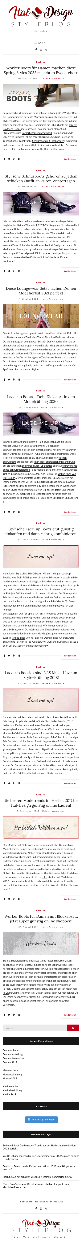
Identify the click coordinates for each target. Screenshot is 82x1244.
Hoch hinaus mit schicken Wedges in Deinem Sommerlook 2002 (37, 1176)
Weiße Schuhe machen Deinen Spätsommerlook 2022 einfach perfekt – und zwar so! (41, 1157)
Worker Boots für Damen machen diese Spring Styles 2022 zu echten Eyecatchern (41, 70)
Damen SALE (10, 1062)
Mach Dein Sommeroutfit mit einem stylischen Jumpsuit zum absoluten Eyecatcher (36, 1186)
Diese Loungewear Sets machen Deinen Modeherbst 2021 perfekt (41, 290)
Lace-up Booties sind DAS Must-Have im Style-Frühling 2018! (41, 675)
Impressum (25, 1201)
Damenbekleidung (13, 1054)
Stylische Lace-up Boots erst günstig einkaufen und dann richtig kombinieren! (41, 531)
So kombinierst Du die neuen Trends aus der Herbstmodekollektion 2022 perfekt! (39, 1147)
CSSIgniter (61, 1237)
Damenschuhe (10, 1050)
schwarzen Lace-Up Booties (37, 465)
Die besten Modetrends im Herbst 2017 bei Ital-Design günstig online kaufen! (41, 803)
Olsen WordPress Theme (30, 1237)
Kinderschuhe (10, 1086)
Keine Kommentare (53, 78)
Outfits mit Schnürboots (43, 257)
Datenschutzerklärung (49, 1201)
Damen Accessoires (13, 1058)
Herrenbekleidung (13, 1074)
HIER (44, 877)
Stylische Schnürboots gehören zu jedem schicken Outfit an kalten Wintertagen (41, 178)
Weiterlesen (70, 159)
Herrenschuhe (10, 1070)
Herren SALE (10, 1078)
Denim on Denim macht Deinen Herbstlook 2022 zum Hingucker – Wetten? (39, 1168)
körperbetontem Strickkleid (37, 132)
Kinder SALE (10, 1094)
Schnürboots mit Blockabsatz (48, 140)
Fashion (41, 62)
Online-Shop (18, 637)
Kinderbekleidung (12, 1090)
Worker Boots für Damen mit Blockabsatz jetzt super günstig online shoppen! (41, 918)
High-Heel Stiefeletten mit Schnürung (54, 461)
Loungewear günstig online (24, 365)
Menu (42, 42)
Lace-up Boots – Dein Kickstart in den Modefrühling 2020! (41, 399)
